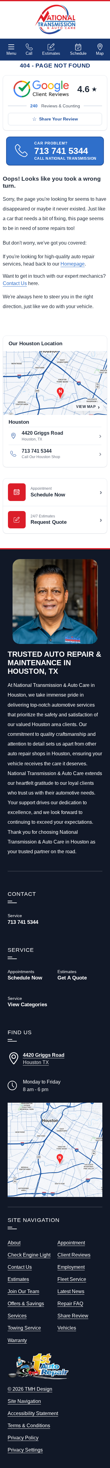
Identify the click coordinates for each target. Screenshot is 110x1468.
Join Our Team (23, 1291)
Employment (71, 1267)
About (14, 1242)
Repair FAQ (70, 1303)
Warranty (17, 1340)
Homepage (73, 263)
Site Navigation (24, 1401)
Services (17, 1315)
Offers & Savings (26, 1303)
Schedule (78, 53)
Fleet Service (71, 1279)
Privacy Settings (25, 1449)
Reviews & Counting (55, 105)
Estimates (51, 53)
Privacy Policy (23, 1437)
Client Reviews (73, 1255)
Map (100, 53)
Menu (11, 53)
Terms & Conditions (29, 1425)
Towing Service (24, 1328)
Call (29, 53)
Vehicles (66, 1328)
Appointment (71, 1242)
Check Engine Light (29, 1255)
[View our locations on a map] (55, 1150)
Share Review (72, 1315)
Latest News (70, 1291)
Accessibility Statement (33, 1413)
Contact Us (15, 283)
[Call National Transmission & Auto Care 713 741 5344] (30, 919)
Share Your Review (58, 119)
